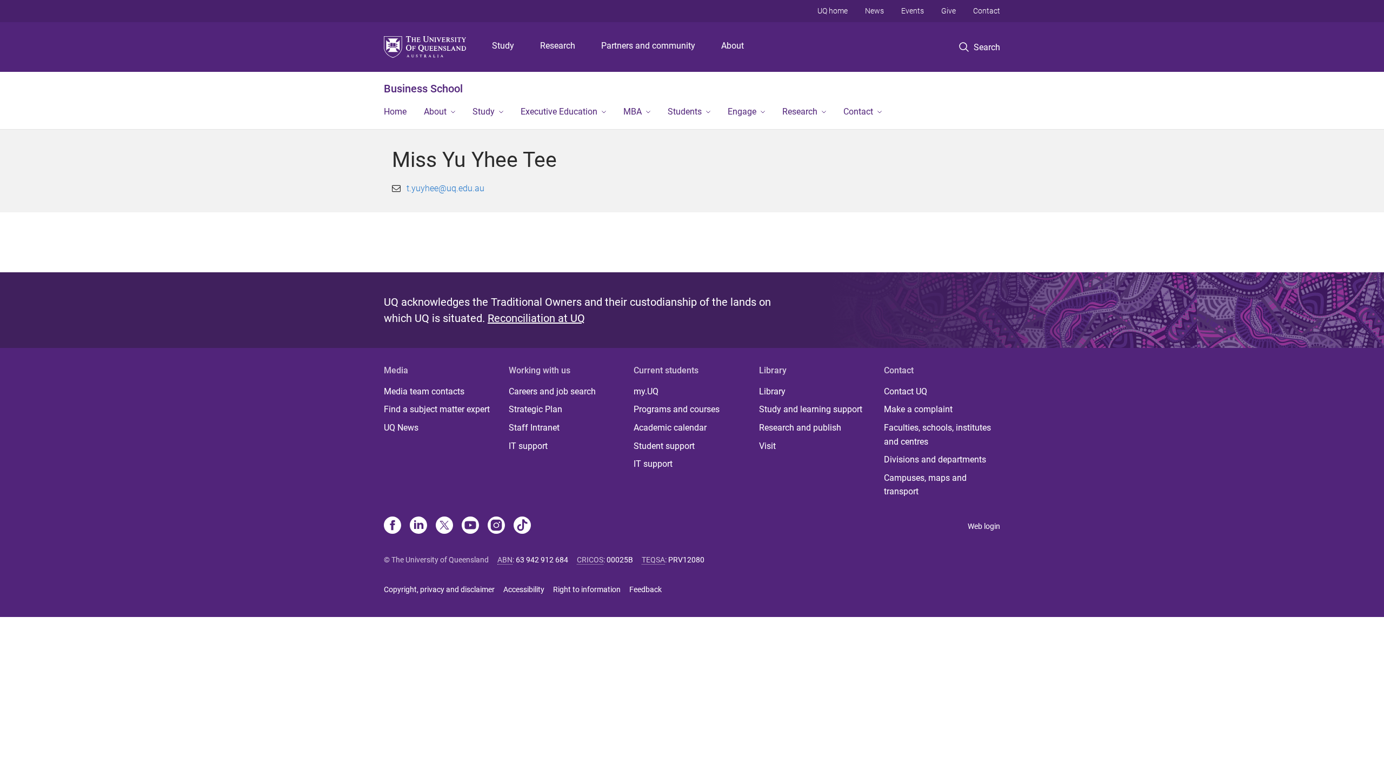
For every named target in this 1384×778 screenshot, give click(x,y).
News (874, 10)
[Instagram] (496, 526)
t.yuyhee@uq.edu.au (445, 188)
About (732, 46)
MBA (632, 111)
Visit (767, 446)
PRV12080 (686, 559)
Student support (664, 446)
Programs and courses (677, 409)
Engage (742, 111)
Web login (984, 526)
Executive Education (559, 111)
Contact (986, 10)
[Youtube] (470, 526)
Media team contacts (424, 391)
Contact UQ (905, 391)
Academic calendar (670, 427)
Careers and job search (552, 391)
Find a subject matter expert (437, 409)
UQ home (832, 10)
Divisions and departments (935, 459)
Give (948, 10)
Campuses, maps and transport (925, 485)
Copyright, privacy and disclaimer (439, 589)
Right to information (587, 589)
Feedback (645, 589)
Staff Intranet (534, 427)
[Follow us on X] (444, 526)
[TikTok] (522, 526)
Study (503, 46)
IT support (528, 446)
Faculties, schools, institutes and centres (937, 434)
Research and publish (800, 427)
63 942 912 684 (542, 559)
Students (685, 111)
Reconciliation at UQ (536, 318)
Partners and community (648, 46)
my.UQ (646, 391)
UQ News (401, 427)
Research (557, 46)
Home (395, 111)
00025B (620, 559)
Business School (423, 88)
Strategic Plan (535, 409)
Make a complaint (918, 409)
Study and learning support (810, 409)
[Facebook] (392, 526)
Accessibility (523, 589)
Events (912, 10)
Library (772, 391)
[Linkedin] (418, 526)
